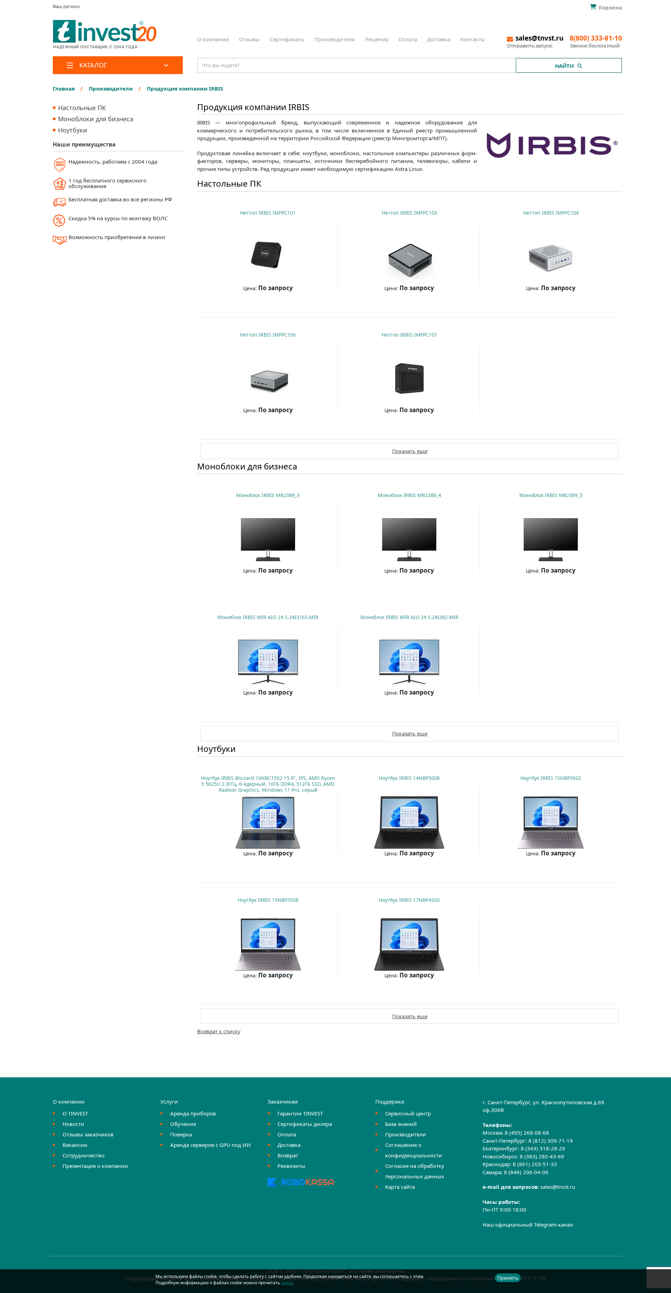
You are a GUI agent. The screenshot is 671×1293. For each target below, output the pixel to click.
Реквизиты (291, 1165)
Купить (264, 305)
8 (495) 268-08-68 (527, 1132)
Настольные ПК (82, 107)
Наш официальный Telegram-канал (528, 1224)
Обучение (183, 1123)
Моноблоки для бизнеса (95, 119)
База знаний (401, 1123)
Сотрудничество (83, 1155)
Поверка (181, 1134)
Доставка (438, 39)
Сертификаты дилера (304, 1123)
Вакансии (75, 1144)
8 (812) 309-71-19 (550, 1140)
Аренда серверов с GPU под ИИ (210, 1144)
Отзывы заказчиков (88, 1134)
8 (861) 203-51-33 (535, 1164)
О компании (213, 39)
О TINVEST (75, 1113)
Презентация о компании (95, 1165)
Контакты (472, 39)
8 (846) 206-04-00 (526, 1172)
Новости (73, 1123)
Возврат (287, 1155)
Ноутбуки (72, 130)
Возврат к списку (218, 1031)
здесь (287, 1283)
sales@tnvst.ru (557, 1186)
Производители (334, 39)
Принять (507, 1277)
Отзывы (249, 39)
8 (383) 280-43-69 (542, 1156)
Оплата (407, 39)
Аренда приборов (193, 1113)
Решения (376, 39)
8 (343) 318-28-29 (543, 1148)
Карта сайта (400, 1186)
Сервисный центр (408, 1113)
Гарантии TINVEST (300, 1113)
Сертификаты (287, 39)
